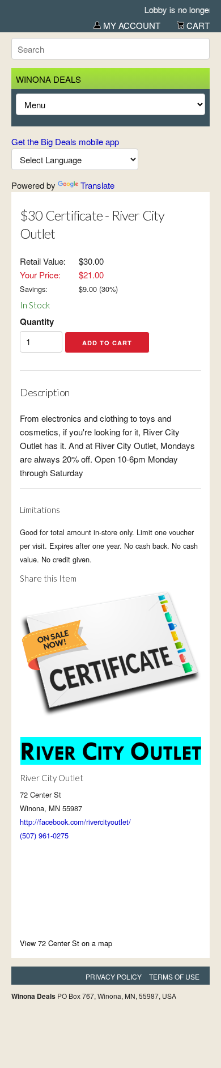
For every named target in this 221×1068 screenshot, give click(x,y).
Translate (97, 185)
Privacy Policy (114, 976)
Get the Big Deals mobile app (65, 141)
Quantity (37, 321)
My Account (130, 25)
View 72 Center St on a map (66, 943)
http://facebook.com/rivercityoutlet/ (75, 821)
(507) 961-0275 (44, 835)
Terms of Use (174, 976)
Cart (197, 25)
